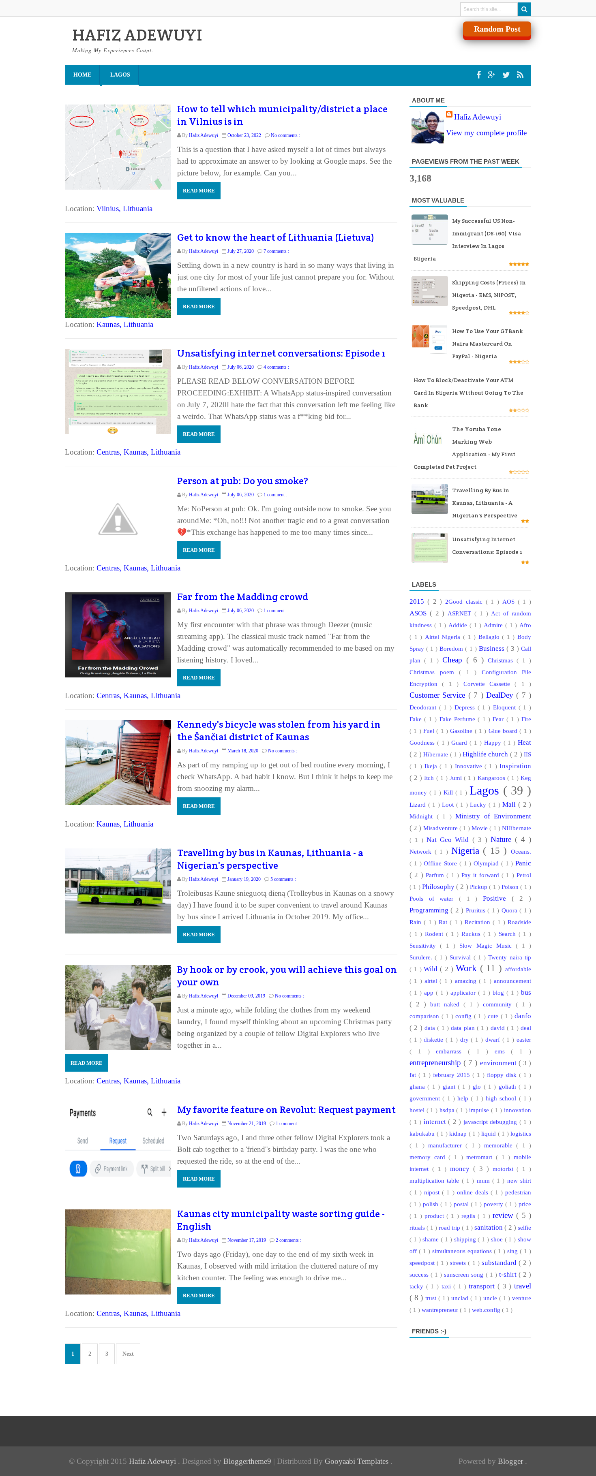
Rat (444, 921)
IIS (527, 754)
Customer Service (438, 695)
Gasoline (462, 730)
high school (502, 1098)
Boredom (452, 648)
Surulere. (422, 957)
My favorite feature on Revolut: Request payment (286, 1109)
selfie (524, 1227)
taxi (448, 1286)
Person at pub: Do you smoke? (242, 480)
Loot (449, 804)
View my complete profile (486, 132)
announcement (512, 980)
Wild (432, 969)
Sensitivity (424, 945)
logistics (520, 1133)
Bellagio (490, 636)
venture (521, 1297)
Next (128, 1354)
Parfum (436, 875)
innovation (517, 1109)
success (420, 1274)
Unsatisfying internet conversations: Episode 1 (281, 353)
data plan (464, 1027)
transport (483, 1286)
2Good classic (465, 601)
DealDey (501, 695)
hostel (418, 1109)
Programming (429, 910)
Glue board (504, 730)
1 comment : (275, 495)
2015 (418, 601)
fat (413, 1074)
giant (450, 1086)
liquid (489, 1133)
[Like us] (479, 74)
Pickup (479, 886)
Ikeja (431, 766)
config (464, 1015)
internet (436, 1122)
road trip (450, 1227)
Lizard (418, 804)
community (499, 1004)
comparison (425, 1015)
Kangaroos (492, 777)
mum (484, 1180)
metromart (481, 1156)
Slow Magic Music (487, 945)
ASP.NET (461, 613)
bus (526, 992)
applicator (464, 992)
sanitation (489, 1227)
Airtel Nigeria (444, 636)
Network (422, 851)
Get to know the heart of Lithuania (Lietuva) (275, 237)
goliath (509, 1086)
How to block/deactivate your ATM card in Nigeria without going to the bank (468, 392)
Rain (416, 921)
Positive (497, 898)
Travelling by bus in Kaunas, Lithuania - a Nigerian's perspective (270, 859)
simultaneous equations (463, 1250)
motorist (505, 1168)
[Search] (524, 9)
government (425, 1098)
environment (499, 1063)
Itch (430, 777)
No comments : (285, 135)
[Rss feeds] (520, 74)
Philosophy (439, 887)
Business (492, 648)
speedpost (423, 1262)
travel (522, 1286)
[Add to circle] (492, 74)
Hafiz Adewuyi (477, 117)
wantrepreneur (441, 1309)
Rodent (435, 933)
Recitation (479, 921)
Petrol (524, 875)
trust (431, 1297)
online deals (474, 1192)
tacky (417, 1286)
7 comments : (276, 251)
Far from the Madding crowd (242, 596)
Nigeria (467, 851)
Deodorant (424, 707)
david (499, 1027)
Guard (460, 742)
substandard (500, 1263)
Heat (524, 742)
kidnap (459, 1133)
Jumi (457, 777)
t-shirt (509, 1274)
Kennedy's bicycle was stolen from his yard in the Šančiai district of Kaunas (279, 730)
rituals (418, 1227)
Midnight (423, 816)
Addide (459, 625)
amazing (467, 980)
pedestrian (518, 1192)
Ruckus (472, 933)
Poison (511, 886)
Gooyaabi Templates (357, 1461)
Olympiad (487, 863)
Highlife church (486, 754)
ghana (418, 1086)
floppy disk (503, 1074)
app (430, 992)
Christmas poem (434, 672)
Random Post (497, 28)
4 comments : (276, 367)
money (461, 1169)
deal (526, 1027)
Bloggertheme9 (247, 1461)
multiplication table (435, 1180)
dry (465, 1039)
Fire (526, 719)
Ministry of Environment (493, 816)
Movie (480, 828)
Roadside (519, 921)
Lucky (479, 804)
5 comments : (283, 879)
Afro (525, 625)
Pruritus (476, 910)
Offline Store (441, 863)
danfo (523, 1016)
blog (499, 992)
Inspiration (515, 766)
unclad (460, 1297)
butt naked (446, 1004)
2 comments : (288, 1240)
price (525, 1203)
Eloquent (506, 707)
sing (513, 1250)
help (464, 1098)
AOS (510, 601)
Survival (461, 957)
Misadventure (441, 828)
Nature (503, 839)
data (430, 1027)
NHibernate (516, 828)
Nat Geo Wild (449, 840)
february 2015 (452, 1074)
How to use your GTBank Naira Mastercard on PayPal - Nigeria (487, 343)
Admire (494, 625)
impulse (480, 1109)
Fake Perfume (458, 719)
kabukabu (423, 1133)
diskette (435, 1039)
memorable (500, 1145)
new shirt (519, 1180)
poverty (494, 1203)
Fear (499, 719)
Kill (449, 792)
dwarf (493, 1039)
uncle (491, 1297)
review (504, 1215)
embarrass (452, 1051)
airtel (431, 980)
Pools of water (434, 898)
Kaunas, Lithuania (124, 324)
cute (494, 1015)
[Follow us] (507, 74)
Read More (199, 191)
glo (478, 1086)
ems (503, 1051)
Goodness (423, 742)
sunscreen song (464, 1274)
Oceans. (521, 851)
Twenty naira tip (509, 957)
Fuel (429, 730)
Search (509, 933)
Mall (510, 804)
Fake (416, 719)
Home (82, 75)
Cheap (454, 660)
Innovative (470, 766)
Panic (523, 863)
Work (468, 968)
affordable (518, 968)
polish (431, 1203)
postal (462, 1203)
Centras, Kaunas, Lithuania (138, 452)
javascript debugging (491, 1121)
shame (431, 1239)
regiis (469, 1215)
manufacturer (446, 1145)
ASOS (419, 613)
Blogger (511, 1461)
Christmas (502, 660)
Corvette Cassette (489, 683)
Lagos (120, 75)
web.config (487, 1309)
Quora (510, 910)
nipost (433, 1192)
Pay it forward (481, 875)
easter (524, 1039)
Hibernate (436, 754)
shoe (498, 1239)
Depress (466, 707)
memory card (428, 1156)
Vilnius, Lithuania (124, 208)
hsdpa (448, 1109)
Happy (494, 742)
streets (459, 1262)
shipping (466, 1239)
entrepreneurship (436, 1062)
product (435, 1215)
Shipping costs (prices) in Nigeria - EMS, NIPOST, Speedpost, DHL (489, 295)
